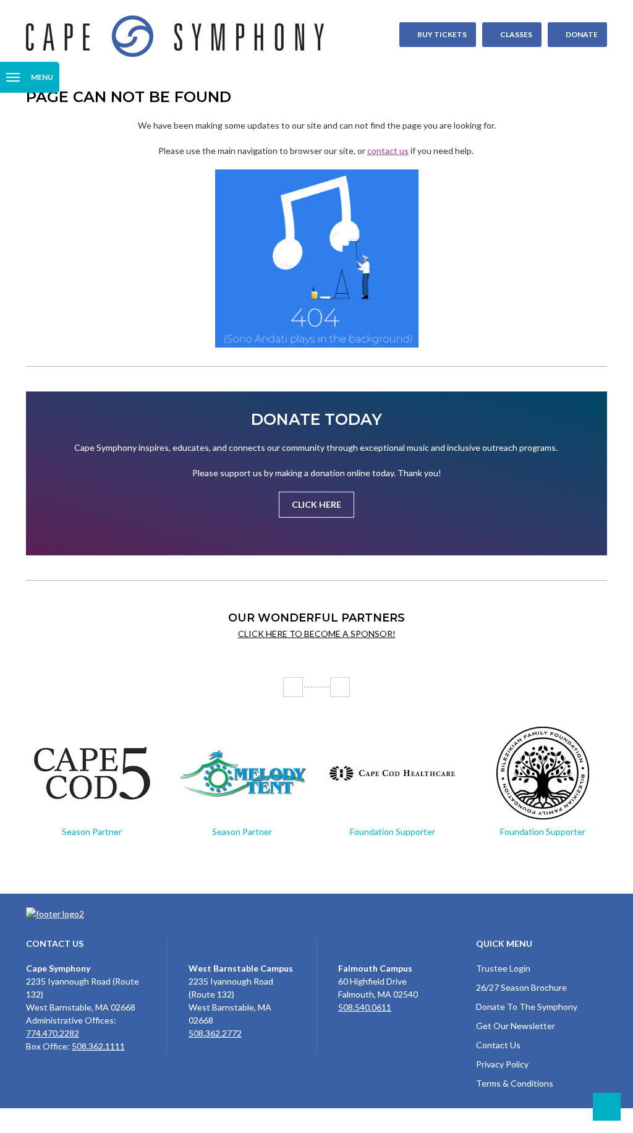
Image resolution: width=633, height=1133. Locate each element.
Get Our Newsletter (515, 1025)
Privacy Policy (502, 1064)
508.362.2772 (215, 1033)
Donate (582, 34)
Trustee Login (503, 968)
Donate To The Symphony (526, 1006)
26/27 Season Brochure (521, 987)
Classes (516, 34)
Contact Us (498, 1045)
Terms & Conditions (514, 1083)
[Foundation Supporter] (392, 773)
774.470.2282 (52, 1033)
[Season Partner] (92, 773)
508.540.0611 (364, 1007)
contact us (388, 150)
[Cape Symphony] (316, 36)
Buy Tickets (442, 34)
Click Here (316, 504)
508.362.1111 (98, 1046)
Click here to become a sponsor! (317, 633)
